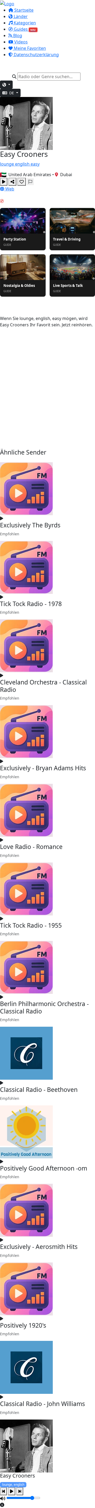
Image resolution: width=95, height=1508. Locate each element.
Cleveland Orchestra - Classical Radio (43, 686)
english (23, 164)
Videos (20, 42)
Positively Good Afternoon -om (43, 1168)
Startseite (23, 10)
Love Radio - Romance (31, 846)
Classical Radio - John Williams (42, 1403)
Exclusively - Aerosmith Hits (39, 1246)
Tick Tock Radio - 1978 (31, 603)
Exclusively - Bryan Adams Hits (43, 768)
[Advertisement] (47, 388)
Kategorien (24, 23)
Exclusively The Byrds (30, 525)
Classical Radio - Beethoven (39, 1089)
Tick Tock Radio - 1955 (31, 925)
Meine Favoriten (29, 48)
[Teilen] (12, 182)
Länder (20, 16)
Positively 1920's (23, 1325)
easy (35, 164)
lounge (7, 164)
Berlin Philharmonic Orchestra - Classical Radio (44, 1007)
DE (11, 92)
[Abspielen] (3, 182)
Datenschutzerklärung (36, 54)
